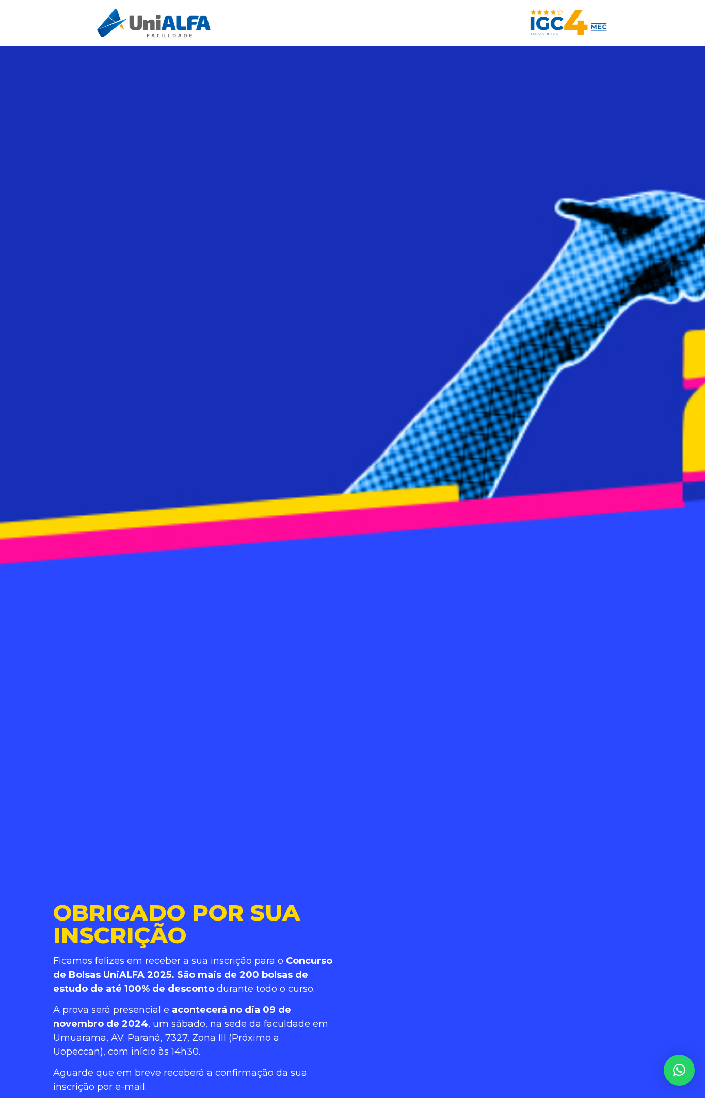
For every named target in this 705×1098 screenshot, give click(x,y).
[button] (679, 1070)
